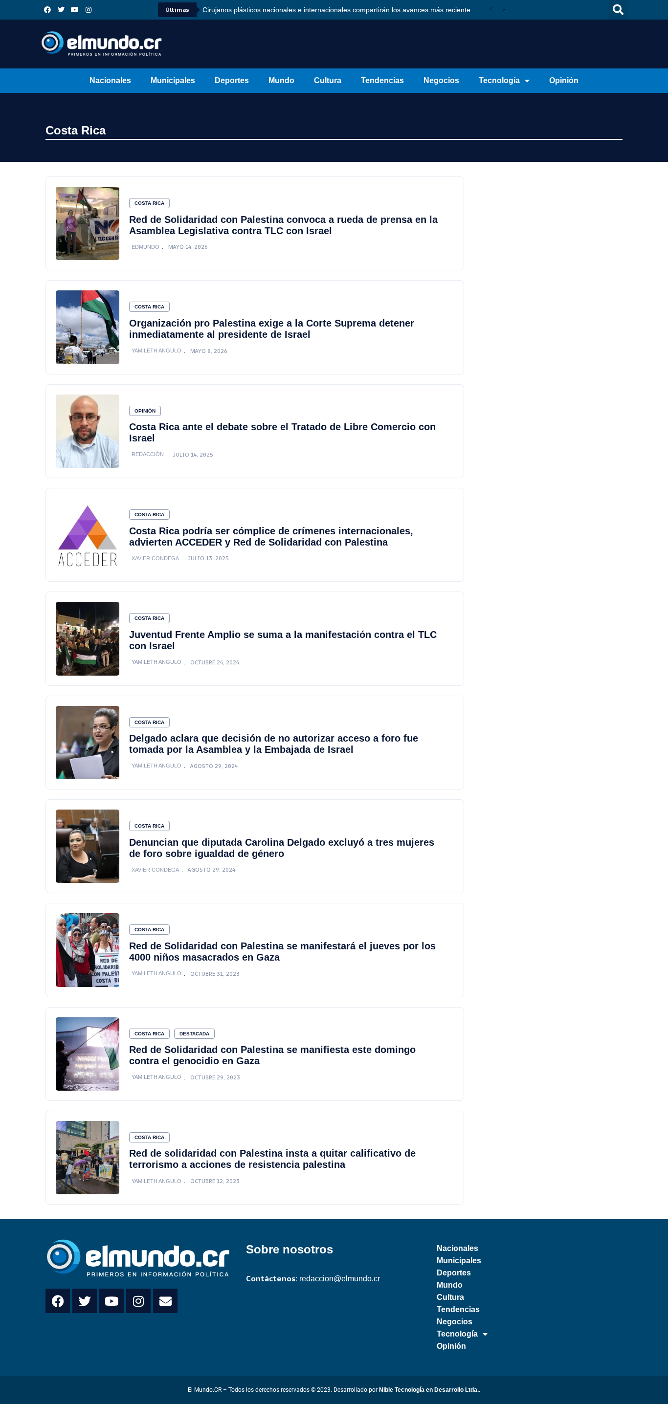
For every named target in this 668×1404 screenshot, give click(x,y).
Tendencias (382, 80)
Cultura (327, 80)
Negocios (441, 80)
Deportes (232, 80)
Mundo (281, 80)
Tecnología (499, 80)
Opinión (564, 80)
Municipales (173, 80)
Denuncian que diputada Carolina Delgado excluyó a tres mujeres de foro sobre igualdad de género (281, 848)
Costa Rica (75, 130)
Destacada (194, 1033)
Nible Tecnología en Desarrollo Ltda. (429, 1389)
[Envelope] (165, 1301)
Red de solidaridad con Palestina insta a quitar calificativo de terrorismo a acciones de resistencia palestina (272, 1159)
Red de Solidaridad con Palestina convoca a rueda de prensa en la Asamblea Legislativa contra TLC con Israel (283, 225)
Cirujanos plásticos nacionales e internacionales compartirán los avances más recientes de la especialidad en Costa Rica (343, 10)
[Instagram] (88, 10)
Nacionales (110, 80)
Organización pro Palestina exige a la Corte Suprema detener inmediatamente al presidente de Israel (271, 329)
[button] (618, 10)
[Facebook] (47, 10)
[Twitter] (61, 10)
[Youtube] (75, 10)
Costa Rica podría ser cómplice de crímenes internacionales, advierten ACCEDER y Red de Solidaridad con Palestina (271, 537)
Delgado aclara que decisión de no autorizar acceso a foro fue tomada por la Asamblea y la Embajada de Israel (273, 744)
